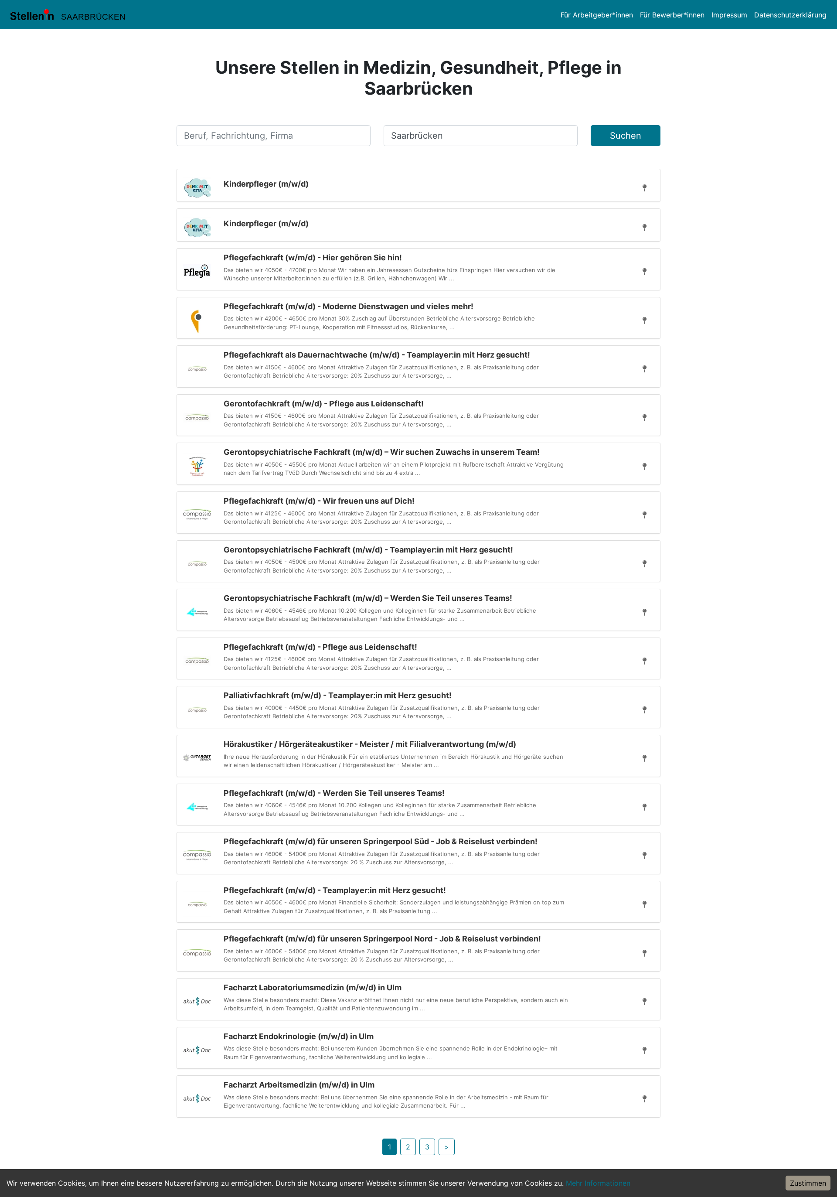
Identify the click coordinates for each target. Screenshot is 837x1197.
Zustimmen (808, 1183)
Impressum (729, 14)
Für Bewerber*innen (672, 14)
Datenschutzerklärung (790, 14)
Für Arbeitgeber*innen (597, 14)
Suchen (625, 135)
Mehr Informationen (598, 1183)
